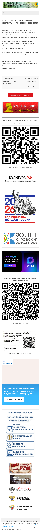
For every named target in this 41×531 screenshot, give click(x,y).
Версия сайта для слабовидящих (20, 95)
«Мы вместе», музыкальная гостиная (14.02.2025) (10, 81)
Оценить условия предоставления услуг (20, 167)
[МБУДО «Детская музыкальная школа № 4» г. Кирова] (20, 7)
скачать (29, 353)
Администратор (10, 26)
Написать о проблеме (14, 400)
